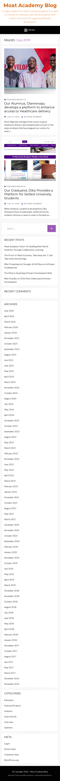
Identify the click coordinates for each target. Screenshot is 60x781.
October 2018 (10, 601)
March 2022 (10, 481)
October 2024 (10, 393)
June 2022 (9, 464)
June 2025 (9, 365)
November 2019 (11, 557)
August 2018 (10, 607)
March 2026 (10, 321)
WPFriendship (27, 775)
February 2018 (11, 634)
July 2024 (8, 404)
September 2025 (12, 349)
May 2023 (9, 442)
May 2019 (9, 574)
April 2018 (9, 629)
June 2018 (9, 618)
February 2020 (11, 546)
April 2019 (9, 579)
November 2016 (11, 684)
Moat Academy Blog (30, 5)
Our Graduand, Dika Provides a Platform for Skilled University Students (28, 194)
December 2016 (11, 678)
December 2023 (11, 420)
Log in (7, 743)
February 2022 (11, 486)
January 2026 (10, 332)
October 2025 (10, 343)
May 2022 (9, 470)
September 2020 (12, 541)
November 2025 (11, 338)
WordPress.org (11, 760)
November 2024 (11, 387)
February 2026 (11, 327)
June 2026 (9, 310)
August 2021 (10, 508)
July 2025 (8, 360)
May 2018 (9, 623)
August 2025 (10, 354)
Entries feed (9, 749)
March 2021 (10, 519)
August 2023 (10, 437)
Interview (8, 722)
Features (8, 711)
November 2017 (11, 645)
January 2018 (10, 640)
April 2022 (9, 475)
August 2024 (10, 398)
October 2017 (10, 651)
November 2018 (11, 596)
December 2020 (11, 524)
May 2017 (9, 667)
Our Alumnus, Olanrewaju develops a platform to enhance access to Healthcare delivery (29, 107)
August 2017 (10, 656)
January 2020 (10, 552)
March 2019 (10, 585)
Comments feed (11, 754)
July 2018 (8, 612)
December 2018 (11, 590)
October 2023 (10, 426)
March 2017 (10, 673)
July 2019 (8, 568)
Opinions (8, 727)
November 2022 (11, 459)
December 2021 (11, 497)
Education (9, 700)
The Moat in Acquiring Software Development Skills (28, 273)
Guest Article (10, 716)
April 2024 (9, 415)
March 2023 (10, 448)
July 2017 (8, 662)
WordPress (47, 775)
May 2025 (9, 371)
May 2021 (9, 514)
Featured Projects (16, 100)
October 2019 (10, 563)
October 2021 (10, 503)
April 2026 (9, 316)
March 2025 (10, 382)
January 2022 (10, 492)
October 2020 (10, 535)
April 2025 (9, 376)
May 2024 (9, 409)
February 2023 (11, 453)
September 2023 (12, 431)
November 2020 (11, 530)
